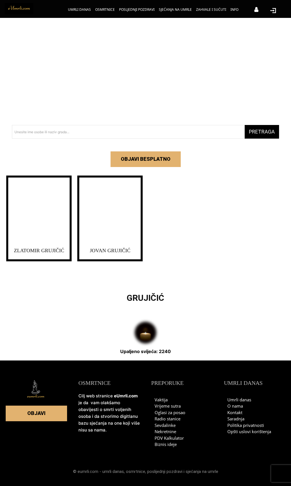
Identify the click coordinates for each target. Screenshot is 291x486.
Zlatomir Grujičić (39, 250)
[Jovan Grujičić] (110, 211)
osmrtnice (135, 471)
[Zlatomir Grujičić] (39, 211)
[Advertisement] (145, 74)
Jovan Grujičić (110, 250)
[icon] (256, 10)
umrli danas (113, 471)
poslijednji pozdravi (164, 471)
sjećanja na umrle (202, 471)
